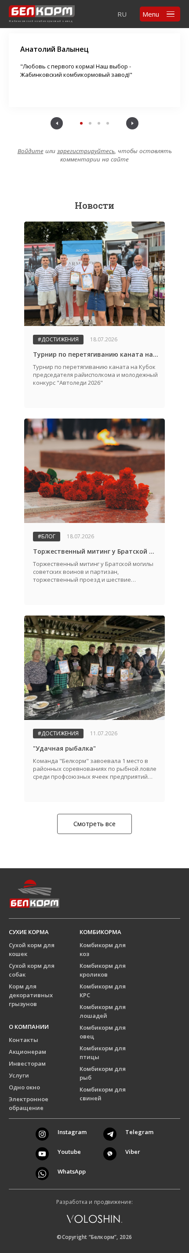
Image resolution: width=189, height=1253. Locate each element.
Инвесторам (27, 1063)
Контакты (23, 1040)
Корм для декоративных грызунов (31, 995)
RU (122, 14)
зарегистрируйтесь (86, 151)
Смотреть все (94, 824)
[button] (57, 123)
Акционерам (27, 1052)
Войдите (31, 151)
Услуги (19, 1075)
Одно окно (24, 1087)
